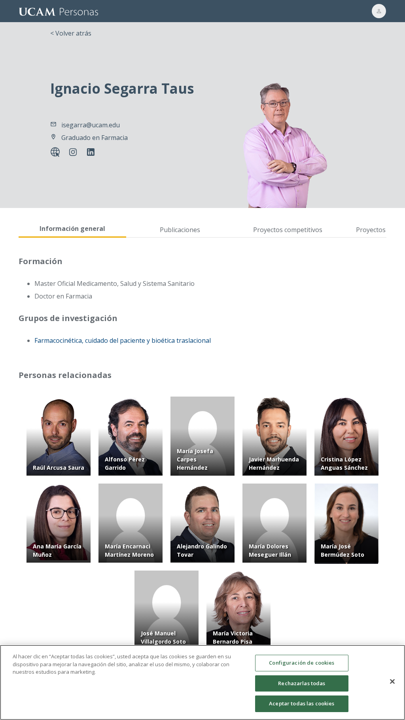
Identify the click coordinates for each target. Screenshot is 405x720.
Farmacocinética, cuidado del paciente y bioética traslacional (122, 340)
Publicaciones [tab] (180, 229)
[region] (202, 682)
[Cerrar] (392, 681)
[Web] (56, 153)
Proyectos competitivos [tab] (287, 229)
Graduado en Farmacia (94, 137)
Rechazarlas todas (301, 683)
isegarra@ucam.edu (90, 125)
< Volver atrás (70, 33)
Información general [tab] (72, 228)
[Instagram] (74, 153)
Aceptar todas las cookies (301, 703)
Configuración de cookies (301, 662)
